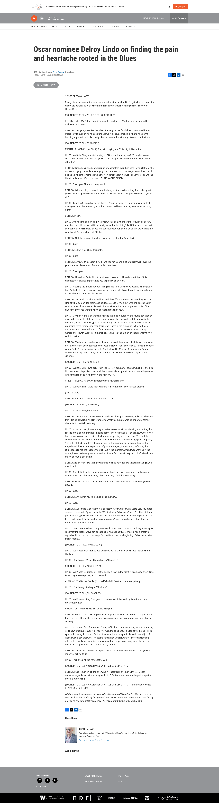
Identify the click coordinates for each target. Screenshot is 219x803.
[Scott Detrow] (71, 735)
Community (82, 26)
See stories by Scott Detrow (94, 740)
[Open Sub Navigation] (49, 26)
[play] (34, 18)
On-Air (67, 26)
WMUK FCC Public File (93, 776)
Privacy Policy (123, 776)
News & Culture (39, 26)
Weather (130, 26)
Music (55, 26)
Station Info (99, 26)
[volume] (42, 18)
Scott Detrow (58, 72)
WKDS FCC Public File (93, 782)
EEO (120, 782)
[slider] (45, 18)
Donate (182, 6)
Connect (116, 26)
